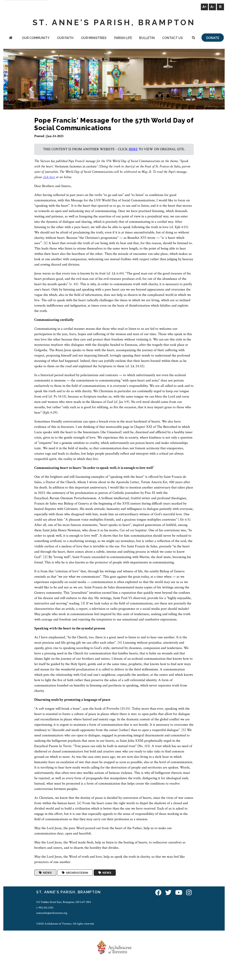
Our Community (35, 38)
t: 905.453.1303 (44, 907)
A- (212, 7)
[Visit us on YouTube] (178, 893)
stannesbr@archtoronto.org (51, 913)
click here (49, 177)
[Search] (194, 38)
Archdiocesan (76, 872)
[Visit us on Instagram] (189, 893)
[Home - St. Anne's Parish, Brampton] (10, 38)
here (133, 149)
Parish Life (123, 38)
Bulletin (147, 38)
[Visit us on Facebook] (158, 893)
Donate (212, 38)
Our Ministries (93, 38)
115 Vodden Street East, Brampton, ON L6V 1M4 (63, 902)
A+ (204, 7)
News (47, 872)
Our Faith (65, 38)
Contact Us (172, 38)
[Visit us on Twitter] (168, 893)
